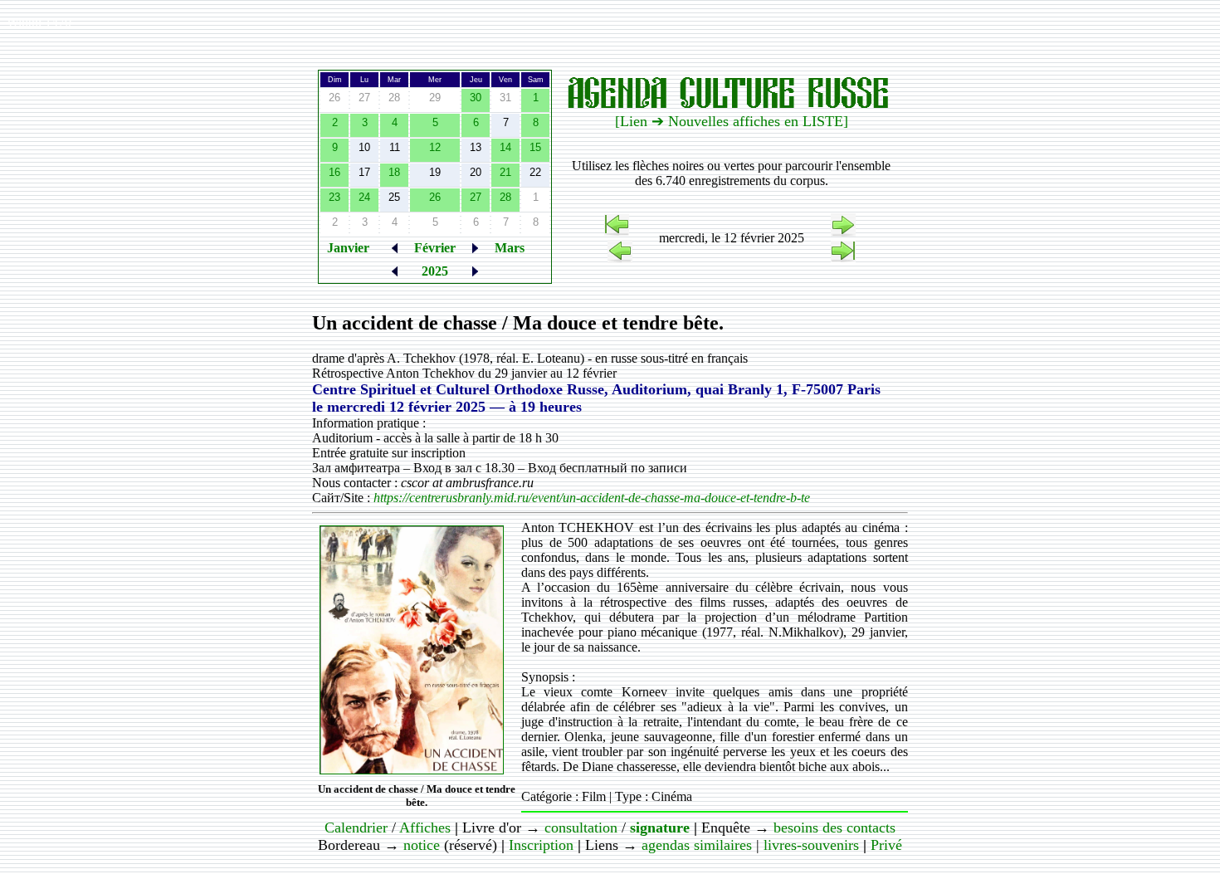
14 (505, 147)
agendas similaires (697, 845)
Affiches (425, 827)
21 (505, 172)
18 (394, 172)
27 (475, 197)
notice (421, 845)
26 (435, 197)
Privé (886, 845)
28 (505, 197)
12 (435, 147)
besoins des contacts (834, 827)
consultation (580, 827)
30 (475, 97)
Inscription (541, 845)
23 (334, 197)
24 (364, 197)
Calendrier (356, 827)
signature (660, 827)
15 (535, 147)
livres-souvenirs (811, 845)
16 (334, 172)
